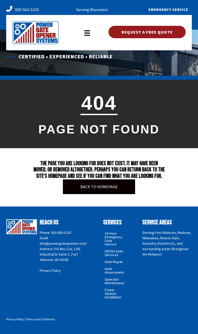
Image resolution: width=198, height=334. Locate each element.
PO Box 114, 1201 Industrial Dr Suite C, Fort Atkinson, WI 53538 (60, 254)
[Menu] (87, 32)
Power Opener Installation (113, 293)
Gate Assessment (114, 270)
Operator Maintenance (114, 281)
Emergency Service (168, 9)
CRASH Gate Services (114, 253)
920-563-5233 (27, 9)
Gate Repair (114, 261)
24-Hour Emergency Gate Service (113, 238)
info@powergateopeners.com (63, 243)
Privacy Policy (50, 270)
